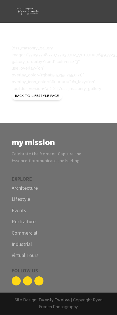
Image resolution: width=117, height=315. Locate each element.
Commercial (24, 233)
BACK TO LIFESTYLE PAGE (37, 96)
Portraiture (23, 221)
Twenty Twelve (54, 300)
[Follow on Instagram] (27, 280)
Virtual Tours (25, 255)
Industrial (22, 244)
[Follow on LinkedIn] (38, 280)
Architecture (25, 188)
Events (19, 210)
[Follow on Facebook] (16, 280)
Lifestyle (21, 199)
